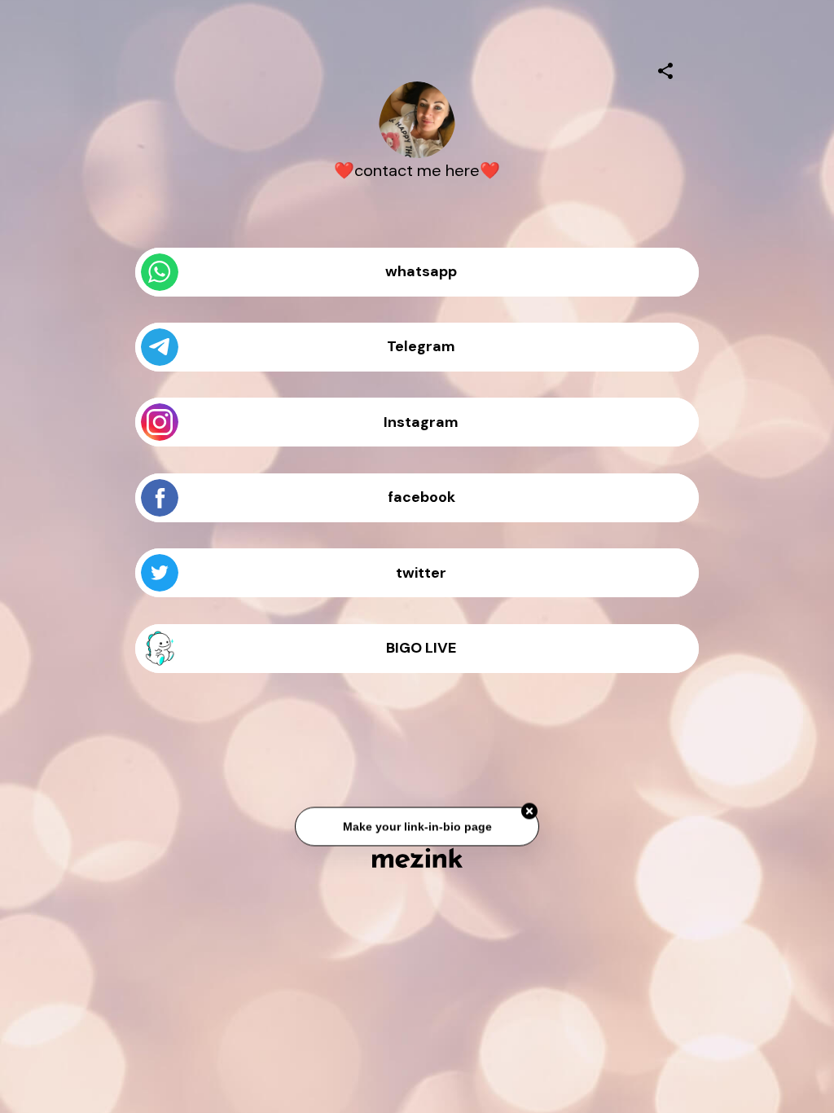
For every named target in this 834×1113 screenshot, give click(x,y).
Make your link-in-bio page (416, 827)
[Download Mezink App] (417, 857)
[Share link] (665, 68)
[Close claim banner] (529, 812)
